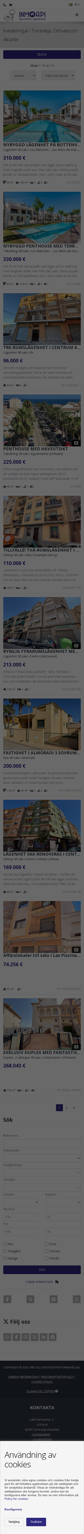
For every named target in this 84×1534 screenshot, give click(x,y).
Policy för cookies (16, 1498)
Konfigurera (13, 1509)
